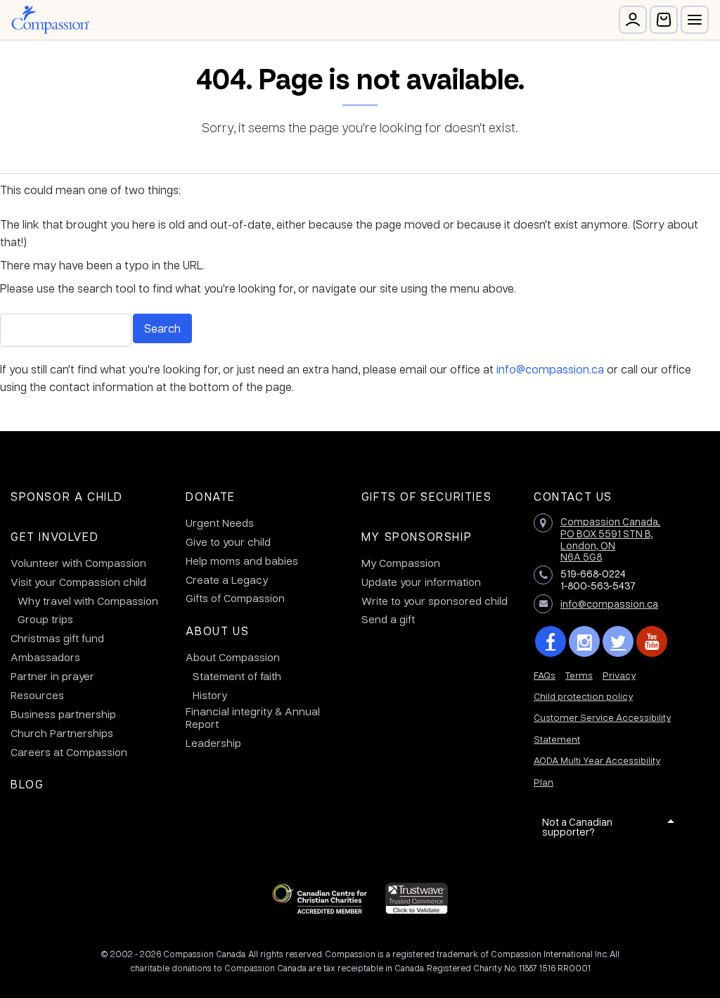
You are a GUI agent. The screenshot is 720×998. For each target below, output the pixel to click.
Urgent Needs (220, 522)
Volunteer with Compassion (78, 562)
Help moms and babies (242, 560)
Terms (579, 675)
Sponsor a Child (67, 496)
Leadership (213, 742)
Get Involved (54, 536)
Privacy (619, 675)
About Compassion (233, 657)
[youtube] (651, 641)
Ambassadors (45, 657)
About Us (217, 630)
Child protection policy (583, 696)
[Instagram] (584, 641)
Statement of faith (237, 676)
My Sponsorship (416, 536)
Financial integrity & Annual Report (253, 717)
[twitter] (618, 641)
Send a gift (388, 619)
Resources (37, 695)
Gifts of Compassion (235, 597)
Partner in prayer (52, 676)
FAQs (544, 675)
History (210, 695)
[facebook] (550, 641)
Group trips (45, 619)
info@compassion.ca (550, 369)
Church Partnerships (62, 733)
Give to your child (228, 541)
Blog (27, 783)
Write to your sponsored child (434, 600)
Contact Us (573, 496)
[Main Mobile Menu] (695, 20)
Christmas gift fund (57, 638)
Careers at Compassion (69, 752)
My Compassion (400, 562)
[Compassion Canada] (50, 20)
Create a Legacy (227, 579)
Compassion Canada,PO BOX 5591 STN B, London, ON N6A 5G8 (610, 539)
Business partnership (63, 714)
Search (162, 328)
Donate (211, 496)
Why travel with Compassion (88, 600)
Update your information (421, 581)
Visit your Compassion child (78, 581)
